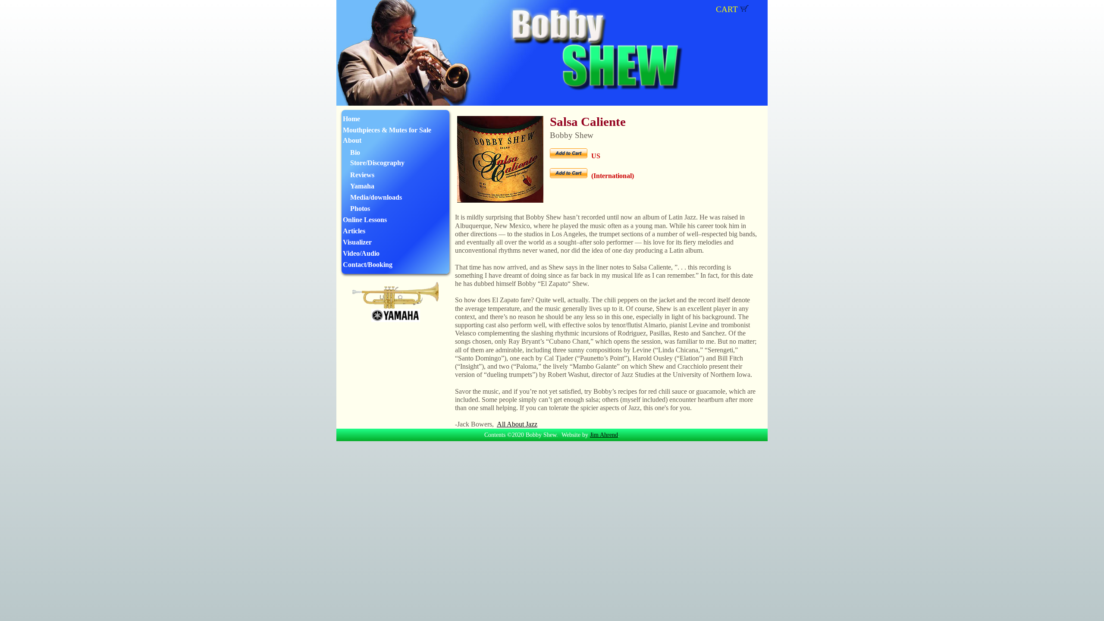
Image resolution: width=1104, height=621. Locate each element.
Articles (354, 231)
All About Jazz (517, 424)
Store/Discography (377, 162)
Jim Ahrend (604, 434)
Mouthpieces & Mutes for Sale (387, 130)
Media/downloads (376, 197)
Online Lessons (365, 219)
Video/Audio (361, 253)
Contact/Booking (367, 264)
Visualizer (357, 242)
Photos (360, 208)
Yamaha (362, 186)
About (352, 140)
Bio (355, 152)
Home (351, 118)
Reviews (362, 175)
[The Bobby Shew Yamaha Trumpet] (395, 306)
